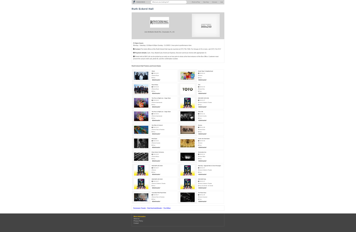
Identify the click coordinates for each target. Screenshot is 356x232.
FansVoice (140, 2)
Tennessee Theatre (139, 208)
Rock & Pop (196, 2)
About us (136, 218)
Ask (221, 2)
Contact (136, 223)
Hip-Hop (206, 2)
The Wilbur (167, 208)
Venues (214, 2)
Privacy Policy (138, 221)
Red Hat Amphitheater (154, 208)
